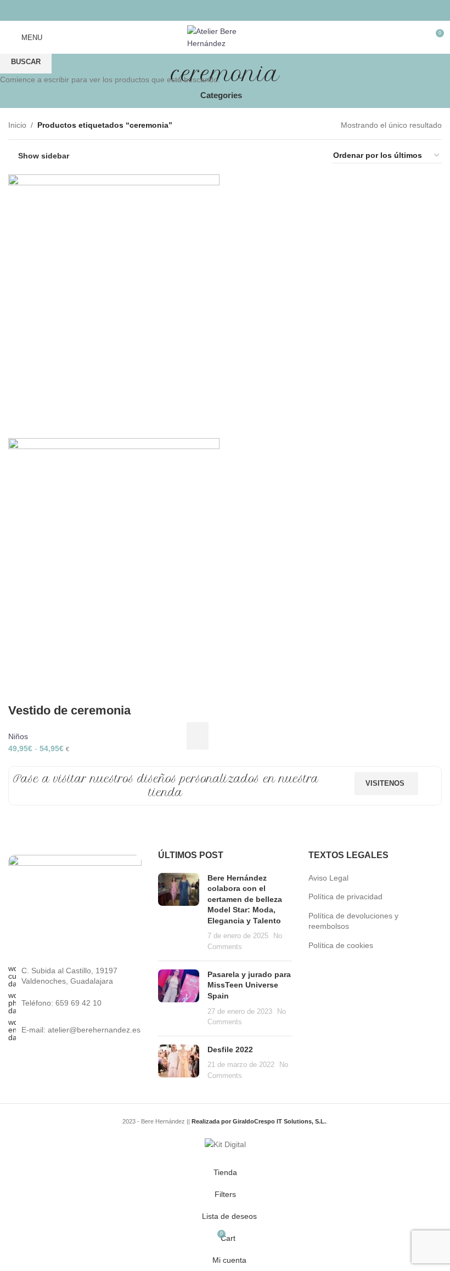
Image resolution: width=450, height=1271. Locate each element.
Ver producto (215, 736)
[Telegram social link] (253, 10)
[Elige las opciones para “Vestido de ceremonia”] (198, 736)
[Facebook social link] (197, 10)
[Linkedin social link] (239, 10)
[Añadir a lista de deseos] (253, 736)
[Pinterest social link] (225, 10)
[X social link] (211, 10)
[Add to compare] (234, 736)
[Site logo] (225, 36)
